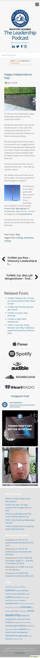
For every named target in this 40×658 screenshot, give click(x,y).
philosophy (9, 626)
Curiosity (16, 597)
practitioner (20, 625)
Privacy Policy (20, 653)
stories (8, 632)
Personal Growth (26, 622)
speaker (23, 629)
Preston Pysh (9, 208)
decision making (24, 597)
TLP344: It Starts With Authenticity (16, 320)
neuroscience (17, 622)
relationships (8, 629)
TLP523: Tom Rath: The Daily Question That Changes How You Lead (18, 508)
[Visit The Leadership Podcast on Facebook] (22, 47)
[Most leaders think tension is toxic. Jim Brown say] (20, 465)
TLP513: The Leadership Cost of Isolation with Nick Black (18, 552)
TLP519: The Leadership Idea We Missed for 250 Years (19, 543)
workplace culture (18, 639)
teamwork (10, 635)
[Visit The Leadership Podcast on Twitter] (17, 47)
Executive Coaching (24, 603)
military (7, 241)
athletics (23, 587)
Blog (18, 234)
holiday (19, 237)
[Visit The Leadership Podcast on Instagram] (25, 47)
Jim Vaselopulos (23, 611)
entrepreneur (11, 603)
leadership (28, 237)
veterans (8, 639)
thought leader (22, 635)
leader (31, 610)
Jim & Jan (15, 611)
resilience (16, 629)
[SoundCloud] (20, 377)
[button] (20, 4)
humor (12, 607)
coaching (24, 590)
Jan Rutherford (26, 214)
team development (20, 632)
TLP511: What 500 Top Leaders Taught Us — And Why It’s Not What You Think (19, 561)
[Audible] (20, 365)
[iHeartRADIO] (20, 387)
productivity (30, 626)
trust (30, 636)
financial (32, 603)
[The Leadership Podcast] (20, 28)
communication (10, 594)
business (10, 590)
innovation (17, 607)
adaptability (8, 587)
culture (9, 597)
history (7, 607)
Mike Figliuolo (21, 208)
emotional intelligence (19, 600)
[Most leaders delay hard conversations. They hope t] (20, 428)
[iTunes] (20, 343)
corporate (21, 593)
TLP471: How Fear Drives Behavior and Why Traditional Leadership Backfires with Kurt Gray (21, 329)
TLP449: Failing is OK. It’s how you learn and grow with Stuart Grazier (21, 301)
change (18, 591)
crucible (27, 594)
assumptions (16, 587)
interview (25, 607)
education (8, 600)
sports (29, 629)
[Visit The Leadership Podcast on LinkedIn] (13, 47)
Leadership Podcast (23, 619)
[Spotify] (20, 354)
